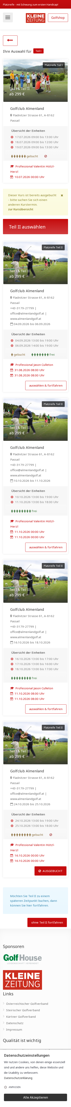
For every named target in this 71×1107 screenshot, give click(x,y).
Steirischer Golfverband (23, 1010)
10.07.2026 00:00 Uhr (29, 177)
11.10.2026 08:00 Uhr (29, 693)
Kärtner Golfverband (21, 1016)
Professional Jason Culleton (34, 365)
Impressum (14, 1029)
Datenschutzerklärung (18, 1078)
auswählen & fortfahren (46, 385)
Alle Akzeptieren (35, 1097)
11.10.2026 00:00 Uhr (29, 532)
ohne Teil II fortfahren (47, 922)
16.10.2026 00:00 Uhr (29, 855)
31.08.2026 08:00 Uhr (29, 370)
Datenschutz (14, 1023)
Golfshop (58, 17)
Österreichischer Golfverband (27, 1004)
